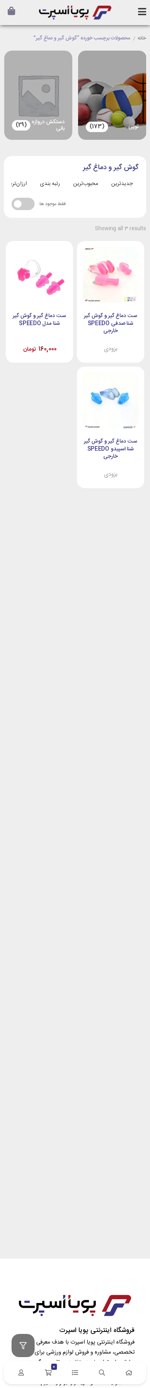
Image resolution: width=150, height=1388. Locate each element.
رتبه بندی (50, 183)
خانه (142, 38)
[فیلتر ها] (23, 1345)
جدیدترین (122, 183)
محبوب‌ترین (85, 183)
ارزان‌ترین (16, 183)
